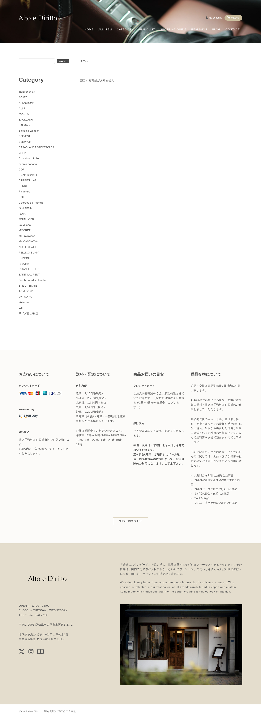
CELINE (23, 152)
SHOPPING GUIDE (173, 29)
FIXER (23, 197)
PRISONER (25, 258)
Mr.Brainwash (27, 235)
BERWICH (25, 141)
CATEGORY (125, 29)
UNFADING (25, 296)
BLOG (216, 29)
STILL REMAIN (28, 285)
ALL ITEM (105, 29)
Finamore (24, 191)
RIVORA (24, 263)
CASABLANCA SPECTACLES (36, 147)
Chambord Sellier (29, 158)
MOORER (25, 230)
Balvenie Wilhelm (29, 130)
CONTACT (232, 29)
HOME (89, 29)
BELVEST (24, 136)
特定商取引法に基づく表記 (60, 711)
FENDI (23, 185)
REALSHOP (199, 29)
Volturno (24, 302)
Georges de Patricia (31, 202)
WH (21, 307)
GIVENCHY (25, 208)
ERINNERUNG (27, 180)
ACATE (23, 97)
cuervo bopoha (28, 163)
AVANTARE (25, 114)
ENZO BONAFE (28, 175)
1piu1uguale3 (27, 91)
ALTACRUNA (26, 102)
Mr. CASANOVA (28, 241)
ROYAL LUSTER (29, 269)
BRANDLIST (146, 29)
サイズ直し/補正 (28, 313)
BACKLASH (26, 119)
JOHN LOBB (26, 219)
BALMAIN (24, 125)
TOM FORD (26, 291)
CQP (21, 169)
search (63, 61)
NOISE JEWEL (27, 247)
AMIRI (22, 108)
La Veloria (25, 224)
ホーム (84, 60)
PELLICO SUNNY (29, 252)
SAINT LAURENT (29, 274)
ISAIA (22, 213)
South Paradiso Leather (33, 280)
